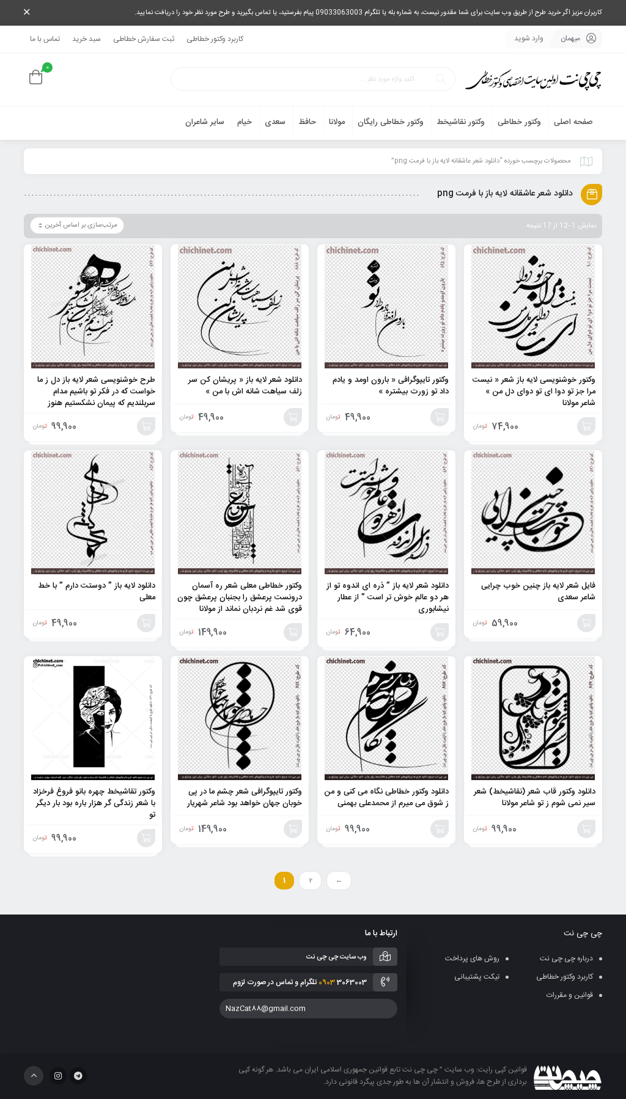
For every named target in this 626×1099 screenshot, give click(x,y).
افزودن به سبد (586, 426)
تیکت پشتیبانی (476, 977)
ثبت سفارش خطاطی (143, 39)
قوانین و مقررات (570, 995)
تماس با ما (45, 39)
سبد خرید (86, 39)
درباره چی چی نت (566, 958)
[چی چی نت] (533, 80)
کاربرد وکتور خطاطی (214, 39)
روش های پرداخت (472, 958)
